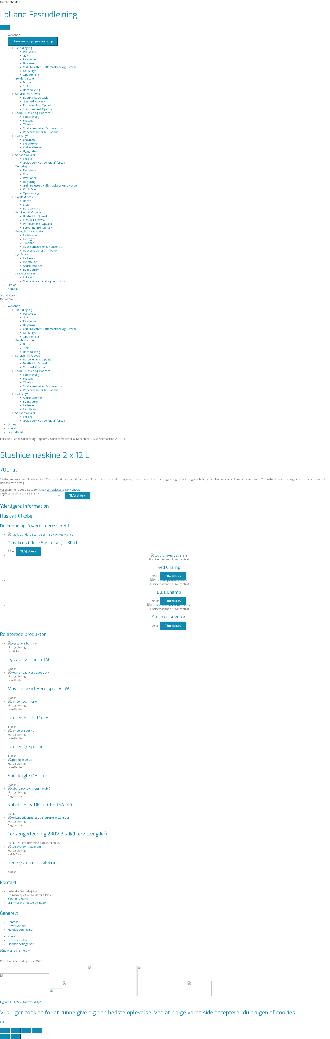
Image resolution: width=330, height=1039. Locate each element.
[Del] (26, 1030)
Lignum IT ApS (9, 1002)
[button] (165, 299)
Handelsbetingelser (21, 929)
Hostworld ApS (32, 1002)
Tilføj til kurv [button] (28, 551)
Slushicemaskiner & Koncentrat (43, 128)
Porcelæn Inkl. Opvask (37, 105)
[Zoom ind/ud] (5, 1030)
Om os (12, 424)
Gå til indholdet (10, 2)
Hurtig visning (64, 534)
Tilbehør (28, 124)
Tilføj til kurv (77, 496)
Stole (26, 86)
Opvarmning (31, 74)
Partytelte (29, 52)
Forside (5, 439)
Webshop (14, 306)
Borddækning (31, 90)
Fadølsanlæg (31, 117)
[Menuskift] (5, 27)
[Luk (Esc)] (37, 1030)
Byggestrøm (31, 151)
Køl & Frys (29, 71)
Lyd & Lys (21, 136)
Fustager (29, 120)
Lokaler (27, 159)
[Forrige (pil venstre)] (5, 1036)
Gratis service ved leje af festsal (44, 162)
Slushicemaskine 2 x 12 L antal (20, 493)
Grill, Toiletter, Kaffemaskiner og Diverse (50, 67)
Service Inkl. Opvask (28, 94)
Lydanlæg (29, 139)
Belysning (29, 63)
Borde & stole (24, 78)
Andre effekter (32, 147)
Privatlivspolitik (17, 926)
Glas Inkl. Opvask (34, 101)
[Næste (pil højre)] (16, 1036)
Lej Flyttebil (15, 432)
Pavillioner (29, 59)
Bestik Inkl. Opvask (35, 97)
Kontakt (13, 428)
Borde (27, 82)
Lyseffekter (30, 143)
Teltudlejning (23, 48)
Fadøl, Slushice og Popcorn (32, 113)
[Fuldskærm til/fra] (16, 1030)
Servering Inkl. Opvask (37, 109)
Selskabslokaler (25, 155)
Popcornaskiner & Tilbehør (40, 132)
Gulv (26, 55)
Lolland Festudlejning (38, 14)
